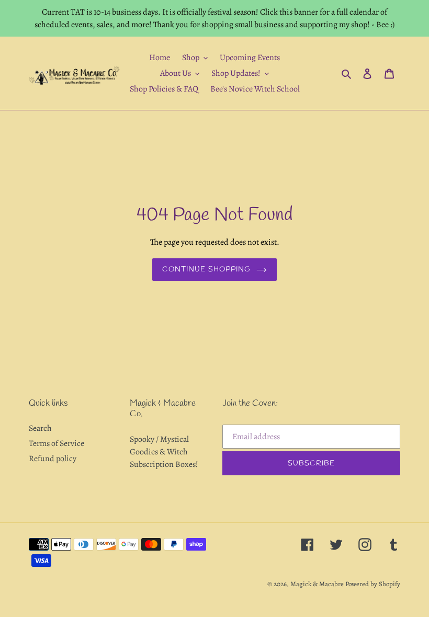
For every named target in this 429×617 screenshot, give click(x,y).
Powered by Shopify (372, 583)
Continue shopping (206, 270)
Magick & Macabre (317, 583)
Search (40, 428)
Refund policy (52, 458)
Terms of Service (56, 443)
